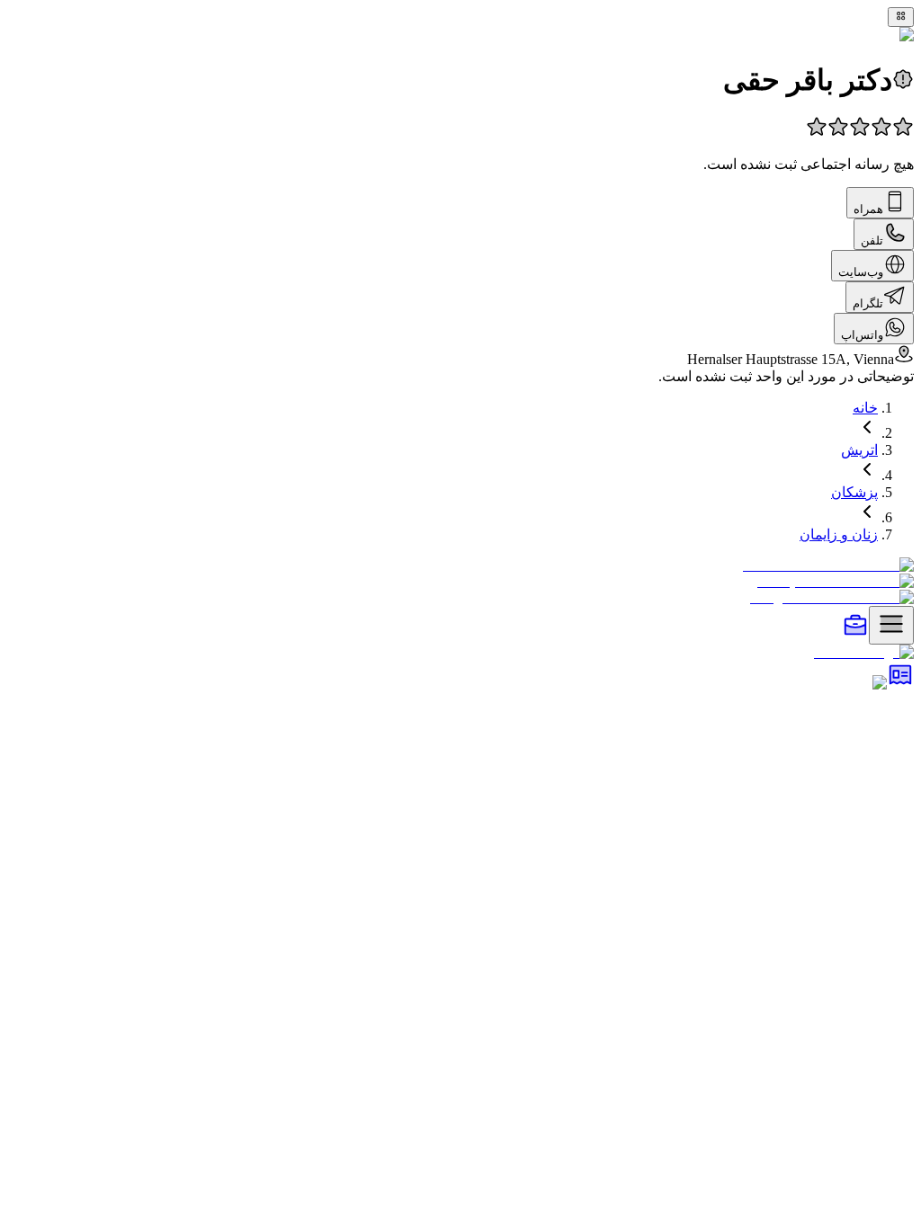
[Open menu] (891, 625)
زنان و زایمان (839, 534)
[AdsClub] (900, 682)
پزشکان (854, 492)
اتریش (859, 450)
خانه (865, 407)
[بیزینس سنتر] (855, 634)
